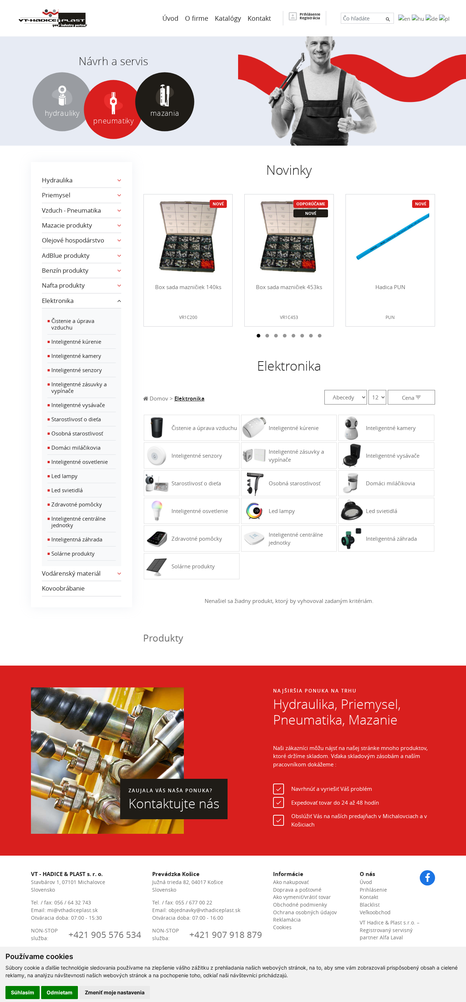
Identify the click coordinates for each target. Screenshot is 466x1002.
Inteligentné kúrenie (74, 341)
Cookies (282, 927)
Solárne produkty (71, 553)
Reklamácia (287, 919)
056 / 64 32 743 (72, 902)
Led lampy (62, 476)
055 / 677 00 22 (193, 902)
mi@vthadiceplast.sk (72, 910)
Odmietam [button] (59, 992)
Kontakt (369, 897)
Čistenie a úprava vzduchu (70, 324)
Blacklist (370, 905)
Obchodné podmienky (300, 905)
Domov (158, 398)
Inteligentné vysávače (76, 405)
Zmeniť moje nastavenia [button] (115, 992)
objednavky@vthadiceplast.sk (204, 910)
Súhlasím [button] (22, 992)
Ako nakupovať (291, 882)
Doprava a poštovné (297, 890)
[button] (258, 335)
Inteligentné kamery (74, 355)
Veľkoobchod (375, 912)
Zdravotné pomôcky (74, 504)
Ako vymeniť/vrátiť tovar (302, 897)
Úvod (366, 882)
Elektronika (189, 398)
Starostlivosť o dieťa (74, 419)
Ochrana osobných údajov (305, 912)
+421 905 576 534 (104, 934)
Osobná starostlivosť (75, 433)
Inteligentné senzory (74, 370)
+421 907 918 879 (225, 934)
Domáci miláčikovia (73, 447)
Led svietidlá (65, 490)
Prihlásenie (373, 890)
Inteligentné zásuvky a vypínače (77, 387)
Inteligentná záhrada (74, 539)
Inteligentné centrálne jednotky (76, 522)
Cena (409, 397)
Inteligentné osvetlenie (77, 461)
